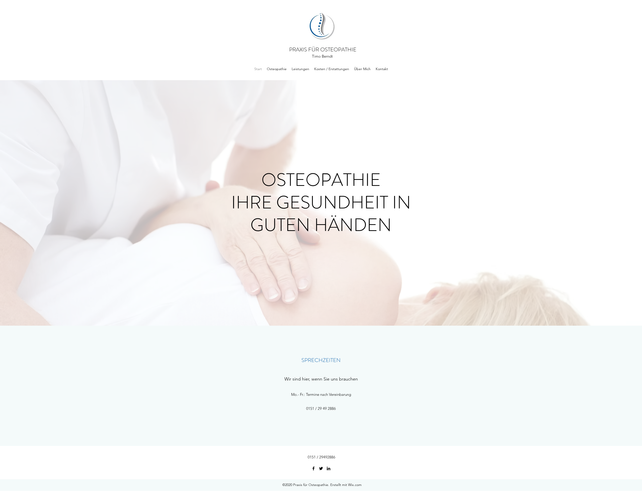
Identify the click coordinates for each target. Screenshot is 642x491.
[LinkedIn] (328, 468)
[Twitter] (321, 468)
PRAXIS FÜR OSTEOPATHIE (322, 49)
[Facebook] (313, 468)
